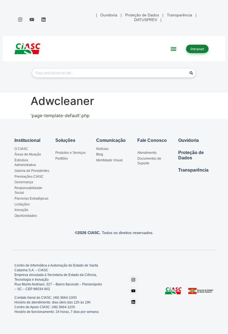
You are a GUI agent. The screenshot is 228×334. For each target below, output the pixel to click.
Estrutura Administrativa (25, 162)
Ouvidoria (188, 140)
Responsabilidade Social (28, 190)
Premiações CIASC (29, 177)
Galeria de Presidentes (31, 171)
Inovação (21, 210)
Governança (23, 182)
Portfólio (61, 158)
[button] (173, 48)
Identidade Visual (109, 160)
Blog (99, 154)
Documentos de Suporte (149, 161)
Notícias (102, 149)
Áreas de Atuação (27, 154)
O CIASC (21, 149)
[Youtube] (31, 19)
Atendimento (147, 153)
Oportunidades (25, 216)
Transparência (193, 170)
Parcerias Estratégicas (31, 198)
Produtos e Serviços (70, 153)
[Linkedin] (43, 19)
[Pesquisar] (191, 73)
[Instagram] (20, 19)
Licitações (22, 204)
